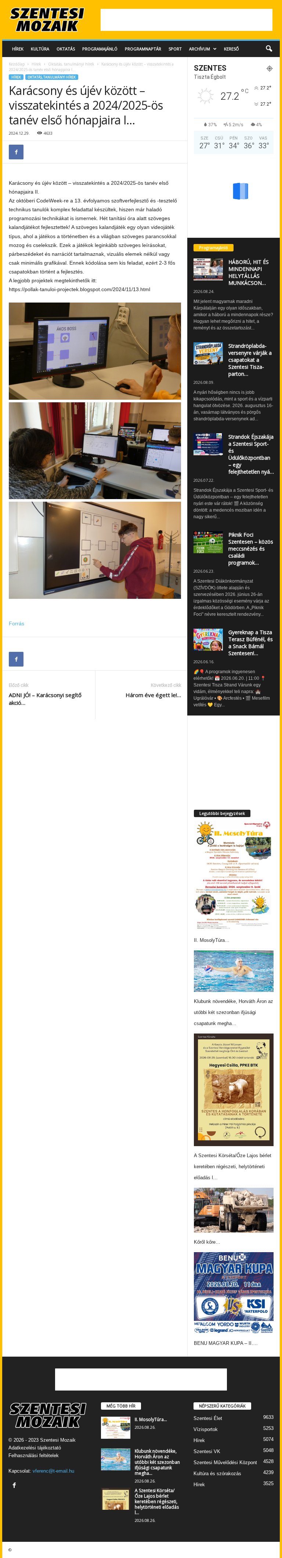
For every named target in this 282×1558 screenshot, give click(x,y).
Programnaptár (143, 49)
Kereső (231, 49)
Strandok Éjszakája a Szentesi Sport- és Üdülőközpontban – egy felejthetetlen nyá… (251, 454)
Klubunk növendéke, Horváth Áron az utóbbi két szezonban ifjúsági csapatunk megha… (233, 1012)
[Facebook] (16, 152)
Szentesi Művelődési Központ (225, 1462)
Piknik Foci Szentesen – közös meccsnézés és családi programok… (250, 548)
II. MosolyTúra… (211, 940)
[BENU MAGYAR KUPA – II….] (234, 1292)
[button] (269, 49)
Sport (175, 49)
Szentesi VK (207, 1451)
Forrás (16, 623)
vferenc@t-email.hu (53, 1471)
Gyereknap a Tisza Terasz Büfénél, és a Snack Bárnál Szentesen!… (250, 643)
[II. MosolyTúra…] (233, 875)
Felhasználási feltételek (33, 1455)
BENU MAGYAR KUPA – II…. (226, 1343)
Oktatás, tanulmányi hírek (71, 64)
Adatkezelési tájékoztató (34, 1448)
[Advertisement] (186, 20)
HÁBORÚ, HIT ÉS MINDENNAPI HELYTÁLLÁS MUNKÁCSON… (248, 272)
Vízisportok (206, 1429)
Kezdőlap (17, 64)
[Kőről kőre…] (234, 1210)
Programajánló (100, 49)
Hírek (18, 49)
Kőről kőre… (207, 1242)
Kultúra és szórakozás (217, 1473)
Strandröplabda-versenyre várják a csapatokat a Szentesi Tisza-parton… (250, 359)
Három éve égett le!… (153, 695)
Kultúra (40, 49)
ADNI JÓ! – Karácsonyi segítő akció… (45, 698)
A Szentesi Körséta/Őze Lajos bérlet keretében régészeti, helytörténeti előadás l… (232, 1166)
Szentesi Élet (208, 1418)
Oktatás (66, 49)
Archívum (199, 49)
